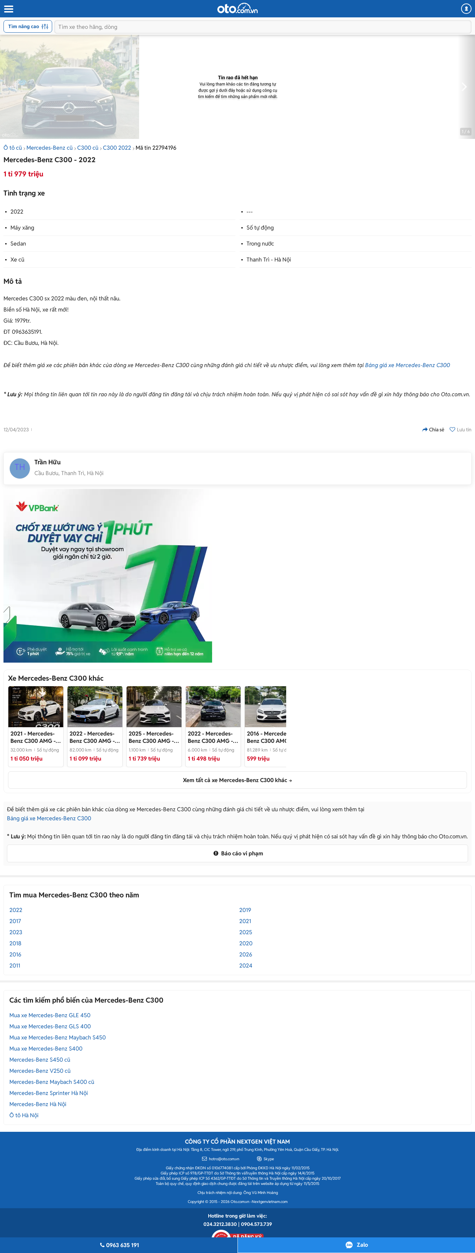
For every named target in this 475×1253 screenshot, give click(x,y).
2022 (16, 211)
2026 (245, 954)
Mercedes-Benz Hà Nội (37, 1104)
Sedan (18, 243)
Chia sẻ (436, 429)
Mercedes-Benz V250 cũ (40, 1070)
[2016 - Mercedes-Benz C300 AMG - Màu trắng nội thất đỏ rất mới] (272, 706)
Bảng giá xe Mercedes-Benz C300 (407, 365)
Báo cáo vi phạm (241, 853)
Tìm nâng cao (23, 26)
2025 (245, 932)
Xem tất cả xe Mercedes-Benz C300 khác (235, 780)
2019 (245, 910)
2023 (15, 932)
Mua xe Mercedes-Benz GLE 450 (49, 1015)
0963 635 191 (122, 1245)
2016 (15, 954)
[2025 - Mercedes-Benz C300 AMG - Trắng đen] (154, 706)
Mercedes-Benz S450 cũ (39, 1059)
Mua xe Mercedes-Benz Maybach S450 (57, 1037)
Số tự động (260, 227)
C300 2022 (117, 147)
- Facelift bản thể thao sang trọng (33, 737)
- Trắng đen (151, 737)
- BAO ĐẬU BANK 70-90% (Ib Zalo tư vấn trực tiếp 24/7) (212, 737)
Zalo (362, 1244)
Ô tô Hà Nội (24, 1115)
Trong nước (260, 243)
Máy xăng (22, 227)
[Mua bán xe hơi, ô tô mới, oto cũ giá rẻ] (237, 8)
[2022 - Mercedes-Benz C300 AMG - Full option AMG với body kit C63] (94, 706)
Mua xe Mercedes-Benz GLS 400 (50, 1026)
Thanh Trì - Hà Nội (269, 259)
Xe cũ (17, 259)
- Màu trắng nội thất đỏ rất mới (270, 737)
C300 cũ (87, 147)
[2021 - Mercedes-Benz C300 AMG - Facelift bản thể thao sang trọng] (35, 706)
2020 (245, 943)
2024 (245, 965)
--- (250, 211)
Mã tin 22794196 (156, 147)
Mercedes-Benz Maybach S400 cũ (51, 1082)
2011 (14, 965)
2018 (15, 943)
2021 (245, 921)
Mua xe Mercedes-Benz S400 (45, 1048)
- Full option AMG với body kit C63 (94, 737)
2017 (15, 921)
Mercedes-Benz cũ (49, 147)
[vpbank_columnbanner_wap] (107, 576)
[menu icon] (8, 9)
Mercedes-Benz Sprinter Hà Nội (48, 1093)
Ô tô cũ (12, 147)
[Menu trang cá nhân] (466, 8)
